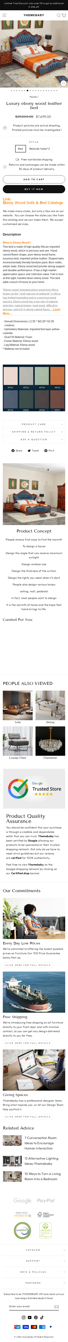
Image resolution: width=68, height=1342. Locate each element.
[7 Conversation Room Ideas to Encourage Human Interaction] (12, 1140)
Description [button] (12, 234)
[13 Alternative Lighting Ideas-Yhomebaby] (12, 1161)
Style (34, 142)
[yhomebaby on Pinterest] (36, 1317)
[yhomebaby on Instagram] (23, 1317)
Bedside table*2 (39, 148)
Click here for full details (28, 965)
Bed (20, 148)
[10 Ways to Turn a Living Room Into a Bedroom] (12, 1176)
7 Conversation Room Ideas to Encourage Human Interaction (41, 1143)
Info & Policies (33, 1272)
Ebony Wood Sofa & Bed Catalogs (33, 203)
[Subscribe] (56, 1306)
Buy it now (34, 189)
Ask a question (34, 439)
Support (33, 1261)
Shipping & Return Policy (34, 431)
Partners (33, 1283)
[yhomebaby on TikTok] (42, 1317)
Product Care (34, 424)
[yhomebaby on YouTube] (30, 1317)
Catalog (33, 1250)
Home (33, 96)
